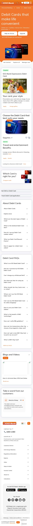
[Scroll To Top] (28, 423)
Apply (4, 106)
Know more (4, 29)
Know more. (12, 522)
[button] (16, 354)
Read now (6, 381)
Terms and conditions (16, 517)
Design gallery (13, 106)
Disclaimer (26, 517)
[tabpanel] (16, 241)
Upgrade (22, 33)
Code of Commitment (21, 520)
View (24, 164)
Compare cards (7, 180)
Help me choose (9, 33)
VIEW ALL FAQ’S (7, 345)
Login (26, 2)
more (9, 154)
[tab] (7, 62)
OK (18, 522)
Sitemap (5, 517)
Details (10, 158)
